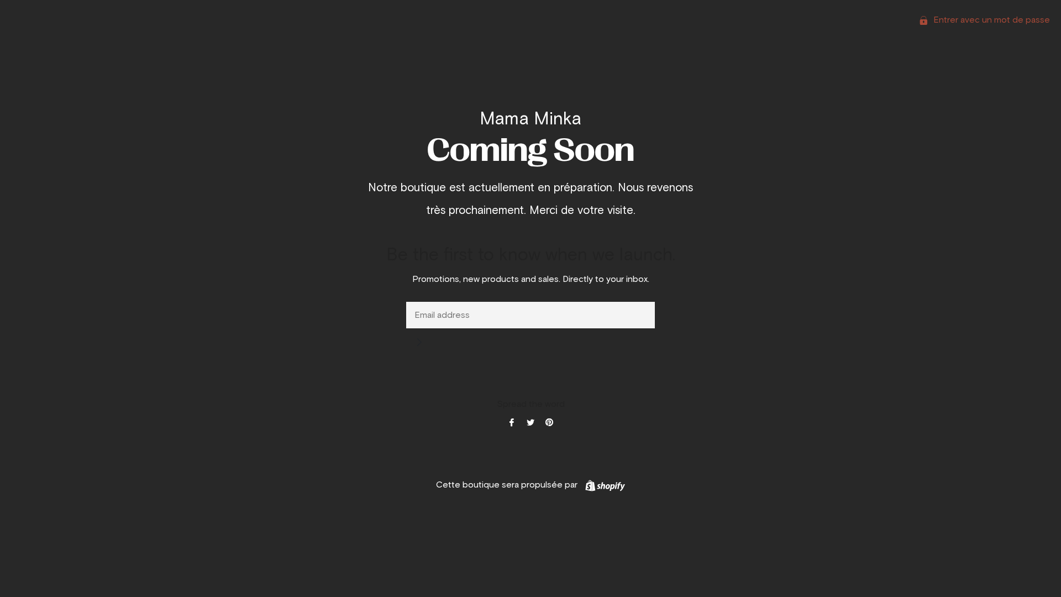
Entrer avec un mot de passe (990, 19)
